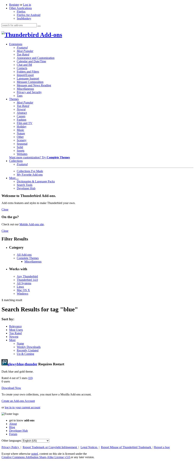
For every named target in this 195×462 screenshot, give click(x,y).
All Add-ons (24, 254)
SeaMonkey (24, 18)
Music (20, 130)
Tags (19, 95)
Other (20, 136)
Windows (22, 293)
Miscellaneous (25, 88)
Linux (20, 286)
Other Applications (20, 8)
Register (14, 4)
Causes (21, 116)
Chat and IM (24, 64)
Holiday (21, 126)
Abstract (22, 112)
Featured (22, 47)
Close (5, 209)
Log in (27, 4)
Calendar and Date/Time (31, 61)
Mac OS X (23, 290)
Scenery (21, 140)
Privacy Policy (11, 447)
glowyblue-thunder (22, 364)
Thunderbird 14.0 (27, 279)
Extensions (15, 44)
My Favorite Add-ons (30, 174)
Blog (12, 427)
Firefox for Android (28, 15)
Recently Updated (27, 350)
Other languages (11, 440)
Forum (13, 434)
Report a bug (162, 447)
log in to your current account (22, 407)
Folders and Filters (28, 71)
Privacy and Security (29, 92)
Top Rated (23, 54)
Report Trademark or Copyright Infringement (50, 447)
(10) (30, 378)
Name (20, 343)
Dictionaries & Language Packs (36, 181)
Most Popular (25, 51)
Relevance (15, 326)
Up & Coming (25, 353)
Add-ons (50, 34)
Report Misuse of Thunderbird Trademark (126, 447)
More (12, 340)
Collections (16, 160)
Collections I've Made (30, 171)
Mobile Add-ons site (31, 224)
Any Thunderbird (27, 276)
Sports (20, 150)
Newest (21, 109)
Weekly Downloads (29, 347)
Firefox (21, 11)
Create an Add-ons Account (18, 401)
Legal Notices (89, 447)
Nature (21, 133)
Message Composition (30, 82)
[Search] (39, 26)
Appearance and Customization (35, 57)
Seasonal (22, 143)
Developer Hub (26, 188)
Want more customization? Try (39, 157)
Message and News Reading (34, 85)
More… (14, 178)
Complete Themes (28, 258)
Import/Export (25, 75)
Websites (22, 154)
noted (34, 453)
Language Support (28, 78)
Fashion (21, 119)
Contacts (22, 68)
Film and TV (24, 123)
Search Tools (24, 184)
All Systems (24, 283)
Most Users (16, 329)
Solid (20, 147)
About (13, 423)
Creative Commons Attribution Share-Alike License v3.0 (36, 457)
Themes (14, 99)
